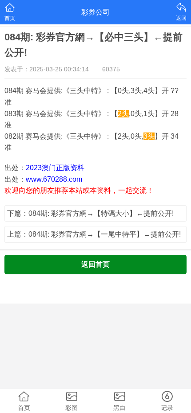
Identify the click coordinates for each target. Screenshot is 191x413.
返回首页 (95, 264)
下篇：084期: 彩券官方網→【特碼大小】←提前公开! (90, 213)
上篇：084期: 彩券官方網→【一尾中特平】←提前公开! (94, 234)
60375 (111, 69)
